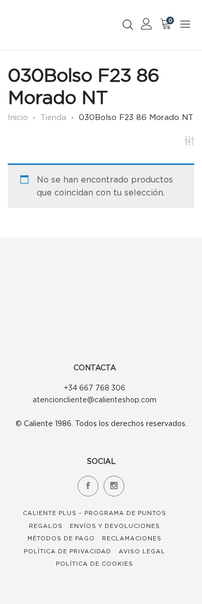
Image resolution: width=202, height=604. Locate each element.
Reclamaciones (132, 538)
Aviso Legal (142, 551)
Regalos (46, 526)
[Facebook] (88, 486)
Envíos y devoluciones (115, 526)
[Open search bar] (128, 24)
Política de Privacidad (67, 551)
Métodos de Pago (61, 538)
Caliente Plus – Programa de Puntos (94, 513)
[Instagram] (114, 486)
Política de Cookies (94, 564)
